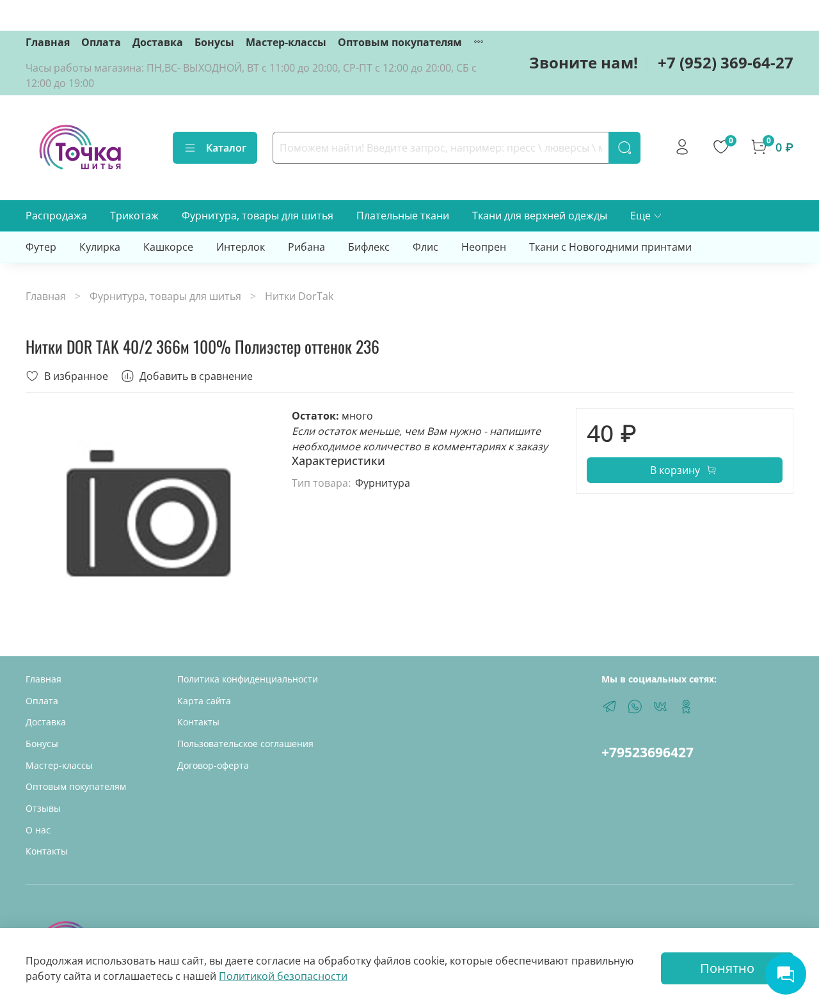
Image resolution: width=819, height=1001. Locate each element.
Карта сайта (204, 701)
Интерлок (240, 247)
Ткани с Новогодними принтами (610, 247)
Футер (41, 247)
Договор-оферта (213, 765)
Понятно (727, 968)
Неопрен (483, 247)
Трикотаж (134, 216)
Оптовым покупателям (400, 42)
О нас (38, 830)
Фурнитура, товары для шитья (257, 216)
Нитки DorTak (299, 296)
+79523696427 (647, 752)
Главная (48, 42)
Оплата (101, 42)
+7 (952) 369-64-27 (725, 62)
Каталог (226, 148)
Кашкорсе (168, 247)
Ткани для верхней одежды (539, 216)
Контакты (47, 851)
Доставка (157, 42)
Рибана (306, 247)
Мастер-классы (286, 42)
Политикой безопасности (283, 976)
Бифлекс (369, 247)
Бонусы (214, 42)
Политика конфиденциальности (247, 679)
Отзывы (43, 808)
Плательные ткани (402, 216)
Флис (425, 247)
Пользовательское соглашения (245, 743)
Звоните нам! (583, 62)
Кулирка (99, 247)
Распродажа (56, 216)
